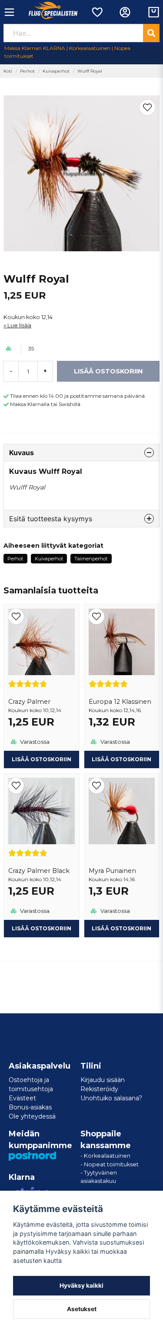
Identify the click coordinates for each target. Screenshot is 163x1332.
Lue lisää (19, 325)
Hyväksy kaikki (81, 1285)
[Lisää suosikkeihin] (96, 12)
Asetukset (81, 1308)
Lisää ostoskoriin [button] (41, 759)
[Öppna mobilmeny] (9, 12)
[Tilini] (125, 12)
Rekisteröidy (99, 1089)
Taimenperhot (90, 559)
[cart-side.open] (153, 12)
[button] (147, 107)
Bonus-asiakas (30, 1107)
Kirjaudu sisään (102, 1080)
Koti (7, 71)
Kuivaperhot (56, 71)
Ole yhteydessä (32, 1116)
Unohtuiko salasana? (111, 1098)
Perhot (27, 71)
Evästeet (22, 1098)
